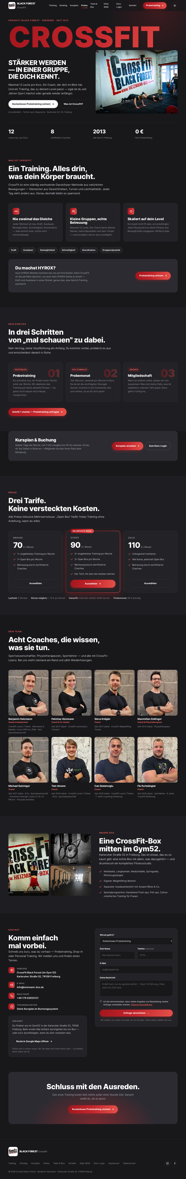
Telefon (145, 949)
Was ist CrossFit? (73, 104)
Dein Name (105, 949)
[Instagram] (167, 1163)
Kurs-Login (119, 5)
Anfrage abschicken (136, 1013)
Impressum (113, 1163)
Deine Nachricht (107, 977)
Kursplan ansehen (128, 445)
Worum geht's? (107, 935)
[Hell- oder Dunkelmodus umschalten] (175, 5)
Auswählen (35, 583)
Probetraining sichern (153, 275)
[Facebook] (175, 1163)
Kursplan (74, 5)
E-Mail (103, 963)
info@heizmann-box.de (30, 987)
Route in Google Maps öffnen (34, 1041)
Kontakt (132, 5)
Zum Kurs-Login (158, 445)
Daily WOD (106, 5)
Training (53, 5)
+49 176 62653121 (28, 997)
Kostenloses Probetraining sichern (33, 104)
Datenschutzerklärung (141, 1004)
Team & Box (93, 5)
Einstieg (63, 5)
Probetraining (155, 5)
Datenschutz (129, 1163)
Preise (84, 5)
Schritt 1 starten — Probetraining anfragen (37, 411)
